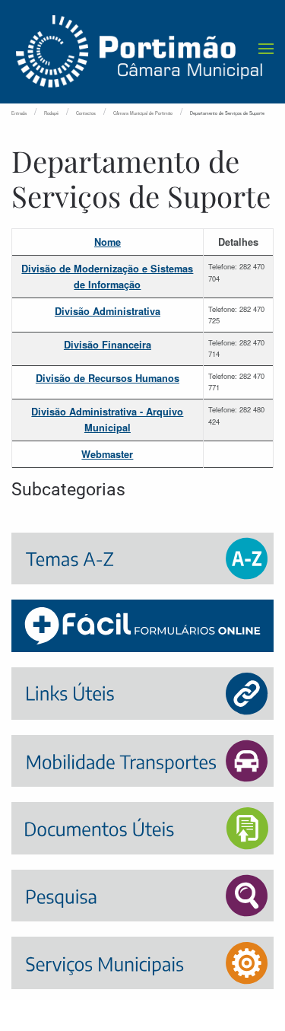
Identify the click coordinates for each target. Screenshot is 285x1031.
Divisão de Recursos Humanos (107, 378)
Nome (107, 242)
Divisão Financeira (107, 345)
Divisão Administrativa (107, 311)
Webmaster (107, 454)
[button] (266, 48)
